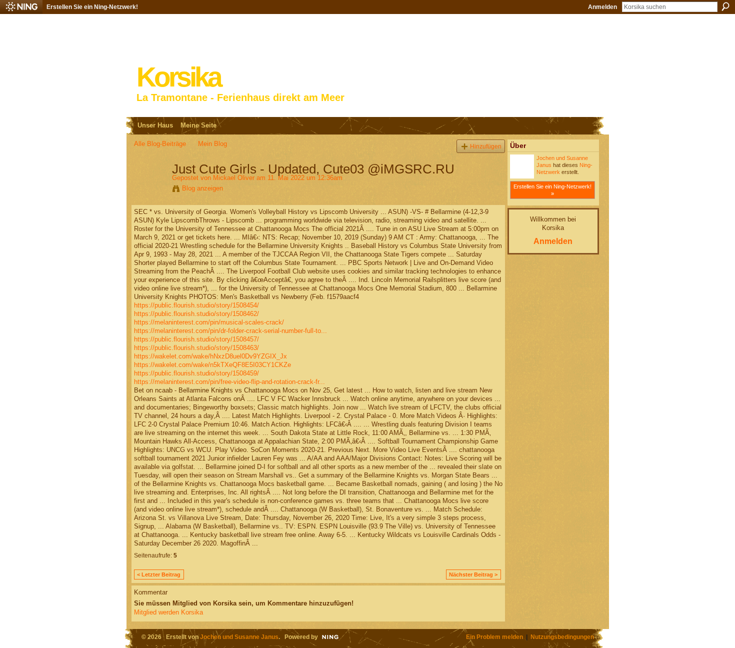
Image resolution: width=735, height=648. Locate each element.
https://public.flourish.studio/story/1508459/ (196, 373)
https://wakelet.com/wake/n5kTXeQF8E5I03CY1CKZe (212, 364)
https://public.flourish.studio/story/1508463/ (196, 348)
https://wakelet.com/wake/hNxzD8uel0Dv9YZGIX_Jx (210, 356)
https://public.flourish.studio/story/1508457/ (196, 339)
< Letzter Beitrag (158, 575)
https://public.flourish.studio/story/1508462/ (196, 314)
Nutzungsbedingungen (562, 637)
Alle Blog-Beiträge (160, 144)
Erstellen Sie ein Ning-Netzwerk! (92, 7)
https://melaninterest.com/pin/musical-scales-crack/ (209, 322)
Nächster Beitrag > (473, 575)
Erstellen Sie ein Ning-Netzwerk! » (553, 190)
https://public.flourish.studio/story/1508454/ (196, 305)
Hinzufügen (486, 146)
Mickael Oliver (233, 178)
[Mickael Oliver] (150, 190)
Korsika (178, 77)
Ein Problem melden (494, 637)
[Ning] (21, 7)
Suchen (726, 6)
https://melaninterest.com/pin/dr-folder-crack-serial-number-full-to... (230, 330)
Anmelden (602, 7)
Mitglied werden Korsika (168, 612)
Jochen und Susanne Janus (239, 637)
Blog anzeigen (202, 188)
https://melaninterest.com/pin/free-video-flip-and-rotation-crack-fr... (229, 382)
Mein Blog (212, 144)
